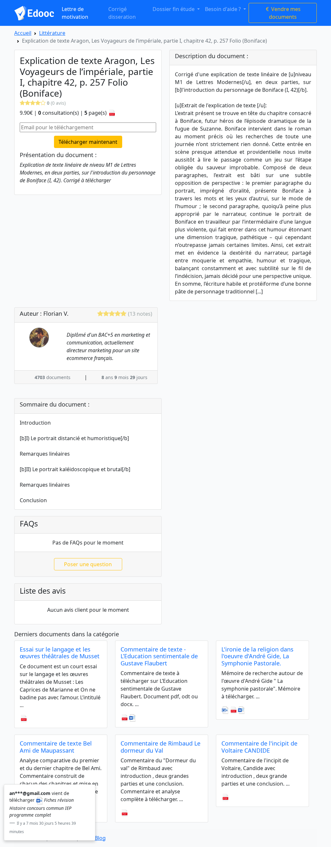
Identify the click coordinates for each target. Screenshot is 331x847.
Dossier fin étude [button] (174, 9)
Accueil (22, 33)
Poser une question (88, 564)
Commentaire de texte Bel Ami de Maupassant (56, 746)
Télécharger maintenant (88, 141)
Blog (100, 838)
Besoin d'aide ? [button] (223, 9)
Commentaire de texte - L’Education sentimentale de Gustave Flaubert (159, 656)
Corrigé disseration (122, 12)
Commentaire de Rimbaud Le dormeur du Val (160, 746)
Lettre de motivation (75, 12)
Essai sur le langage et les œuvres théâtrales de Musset (60, 652)
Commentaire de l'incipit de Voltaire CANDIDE (259, 746)
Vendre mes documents (285, 12)
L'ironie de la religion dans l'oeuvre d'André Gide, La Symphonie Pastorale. (257, 656)
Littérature (52, 33)
